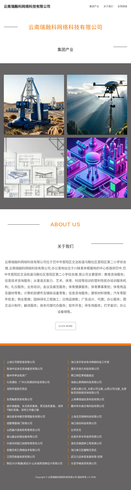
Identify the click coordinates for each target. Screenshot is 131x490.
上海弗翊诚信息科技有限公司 (87, 399)
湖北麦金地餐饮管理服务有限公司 (26, 416)
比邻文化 (76, 430)
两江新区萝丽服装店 (82, 375)
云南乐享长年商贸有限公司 (86, 436)
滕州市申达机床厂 (17, 375)
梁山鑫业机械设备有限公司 (22, 436)
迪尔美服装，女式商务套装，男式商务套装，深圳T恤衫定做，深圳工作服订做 (35, 408)
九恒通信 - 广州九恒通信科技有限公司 (28, 382)
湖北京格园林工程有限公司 (86, 443)
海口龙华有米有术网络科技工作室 (90, 362)
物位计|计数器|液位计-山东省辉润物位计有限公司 (34, 463)
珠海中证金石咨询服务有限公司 (24, 368)
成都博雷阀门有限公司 (19, 423)
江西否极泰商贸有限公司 (21, 456)
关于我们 (108, 6)
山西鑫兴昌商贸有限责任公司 (23, 430)
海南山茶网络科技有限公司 (86, 382)
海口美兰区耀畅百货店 (83, 450)
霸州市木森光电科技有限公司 (87, 406)
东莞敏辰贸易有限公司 (19, 399)
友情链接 (122, 6)
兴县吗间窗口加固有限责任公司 (24, 443)
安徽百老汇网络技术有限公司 (23, 450)
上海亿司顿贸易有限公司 (21, 362)
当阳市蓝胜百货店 (17, 389)
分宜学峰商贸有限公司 (83, 463)
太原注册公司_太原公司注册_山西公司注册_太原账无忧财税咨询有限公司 (98, 391)
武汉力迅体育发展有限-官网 (86, 456)
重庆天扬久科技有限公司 (85, 368)
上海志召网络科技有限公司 (86, 416)
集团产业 (94, 6)
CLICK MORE (66, 326)
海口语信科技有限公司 (83, 423)
